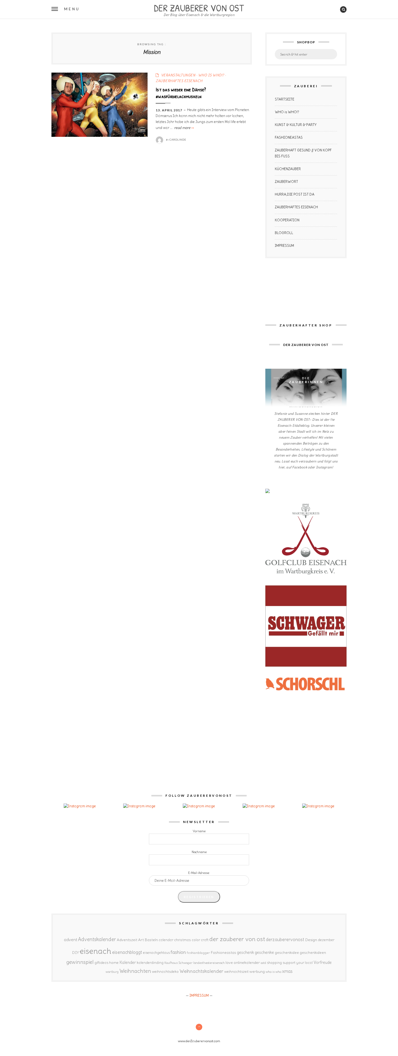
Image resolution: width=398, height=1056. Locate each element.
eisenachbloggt (127, 952)
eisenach (95, 951)
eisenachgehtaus (156, 952)
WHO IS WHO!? (211, 75)
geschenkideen (313, 952)
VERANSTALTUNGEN (178, 75)
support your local (298, 962)
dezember (326, 940)
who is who (273, 972)
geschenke (264, 952)
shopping (274, 962)
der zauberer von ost (237, 939)
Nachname (199, 852)
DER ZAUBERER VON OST (199, 7)
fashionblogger (198, 953)
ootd (263, 963)
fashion (178, 952)
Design (311, 939)
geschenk (245, 952)
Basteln (151, 939)
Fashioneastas (223, 952)
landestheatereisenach (209, 963)
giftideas (101, 962)
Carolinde (177, 139)
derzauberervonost (285, 939)
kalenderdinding (150, 962)
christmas (182, 940)
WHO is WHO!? (287, 112)
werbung (257, 971)
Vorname (199, 831)
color (196, 940)
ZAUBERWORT (286, 181)
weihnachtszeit (236, 971)
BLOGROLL (284, 233)
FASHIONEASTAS (289, 137)
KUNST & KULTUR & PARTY (296, 124)
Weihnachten (135, 971)
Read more (183, 127)
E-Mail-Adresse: (199, 873)
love (229, 962)
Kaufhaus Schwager (178, 963)
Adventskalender (97, 939)
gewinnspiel (80, 962)
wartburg (112, 972)
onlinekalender (247, 962)
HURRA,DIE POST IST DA (294, 194)
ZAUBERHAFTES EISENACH (179, 81)
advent (70, 939)
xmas (287, 971)
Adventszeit (127, 939)
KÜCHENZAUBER (288, 169)
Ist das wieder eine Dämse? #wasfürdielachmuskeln (181, 93)
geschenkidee (287, 952)
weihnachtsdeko (165, 971)
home (114, 962)
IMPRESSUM (284, 245)
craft (204, 940)
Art (141, 939)
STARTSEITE (284, 99)
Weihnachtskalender (201, 971)
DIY (75, 952)
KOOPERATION (287, 220)
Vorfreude (323, 962)
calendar (166, 940)
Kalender (127, 962)
